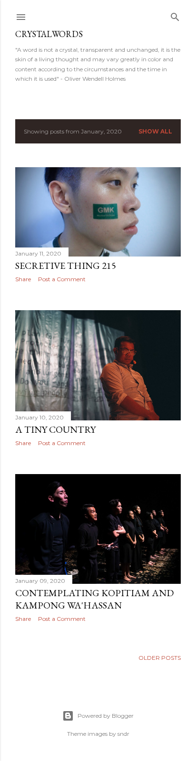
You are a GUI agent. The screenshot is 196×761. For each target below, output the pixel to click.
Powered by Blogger (106, 715)
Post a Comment (62, 279)
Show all (155, 131)
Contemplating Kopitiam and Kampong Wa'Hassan (94, 599)
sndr (123, 733)
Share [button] (23, 279)
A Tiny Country (55, 429)
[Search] (175, 15)
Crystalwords (49, 34)
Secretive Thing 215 (65, 265)
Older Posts (159, 657)
